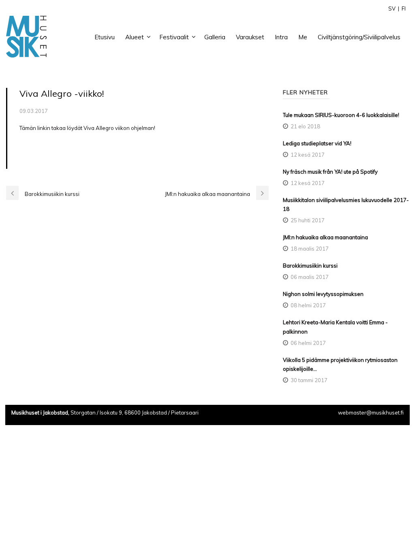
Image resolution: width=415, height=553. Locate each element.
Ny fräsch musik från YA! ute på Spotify (330, 171)
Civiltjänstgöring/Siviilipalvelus (359, 37)
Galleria (214, 37)
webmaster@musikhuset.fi (371, 412)
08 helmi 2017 (308, 305)
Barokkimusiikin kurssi (310, 265)
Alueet (134, 37)
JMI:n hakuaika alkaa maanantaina (325, 237)
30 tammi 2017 (309, 380)
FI (404, 8)
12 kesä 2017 (308, 154)
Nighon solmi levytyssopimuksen (323, 294)
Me (302, 37)
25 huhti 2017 (308, 220)
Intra (281, 37)
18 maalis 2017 (310, 248)
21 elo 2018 (305, 126)
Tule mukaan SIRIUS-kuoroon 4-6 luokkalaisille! (341, 115)
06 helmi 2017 (308, 343)
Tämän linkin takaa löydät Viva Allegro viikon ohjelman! (87, 128)
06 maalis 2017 (310, 277)
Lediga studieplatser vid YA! (317, 143)
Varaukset (250, 37)
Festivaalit (174, 37)
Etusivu (104, 37)
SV (392, 8)
